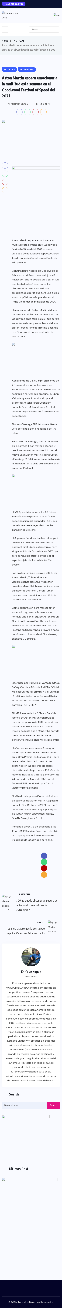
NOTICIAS (19, 40)
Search (53, 1105)
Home (5, 40)
